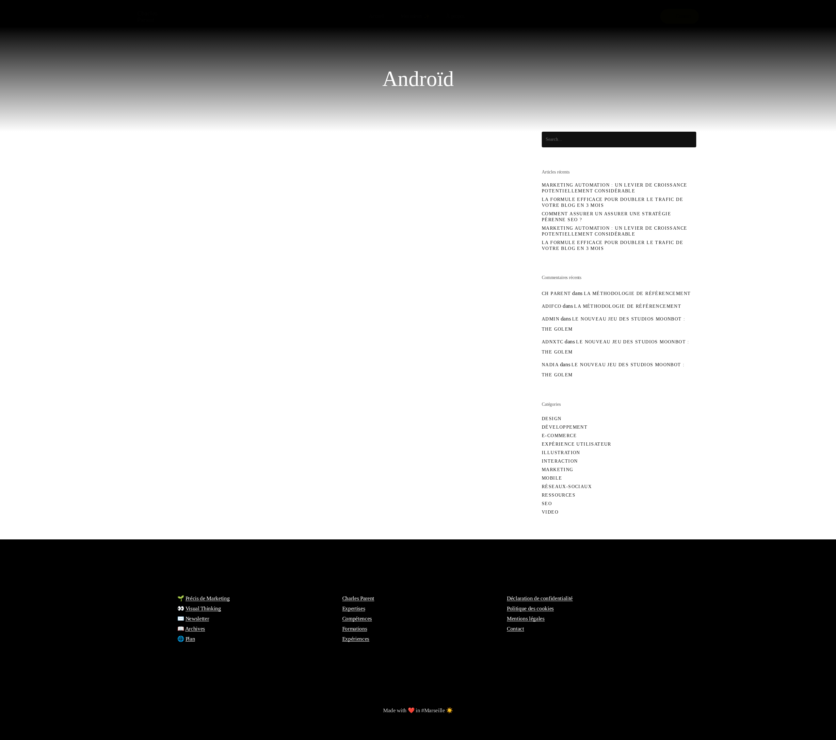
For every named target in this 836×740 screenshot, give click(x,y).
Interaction (560, 461)
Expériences (355, 639)
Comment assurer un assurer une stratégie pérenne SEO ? (606, 216)
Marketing (557, 469)
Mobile (231, 502)
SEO (547, 503)
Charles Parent (147, 16)
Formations (354, 629)
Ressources (558, 495)
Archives (195, 629)
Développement (564, 427)
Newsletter (197, 619)
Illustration (561, 452)
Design (551, 418)
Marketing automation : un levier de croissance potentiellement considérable (614, 188)
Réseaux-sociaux (567, 486)
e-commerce (559, 435)
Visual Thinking (203, 608)
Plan (190, 639)
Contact (515, 629)
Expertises (353, 608)
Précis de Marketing (207, 598)
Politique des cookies (530, 608)
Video (550, 512)
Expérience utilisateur (182, 502)
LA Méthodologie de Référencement (637, 293)
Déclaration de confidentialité (540, 598)
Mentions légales (526, 619)
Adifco (551, 306)
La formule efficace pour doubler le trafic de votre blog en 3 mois (612, 202)
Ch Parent (556, 293)
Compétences (357, 619)
